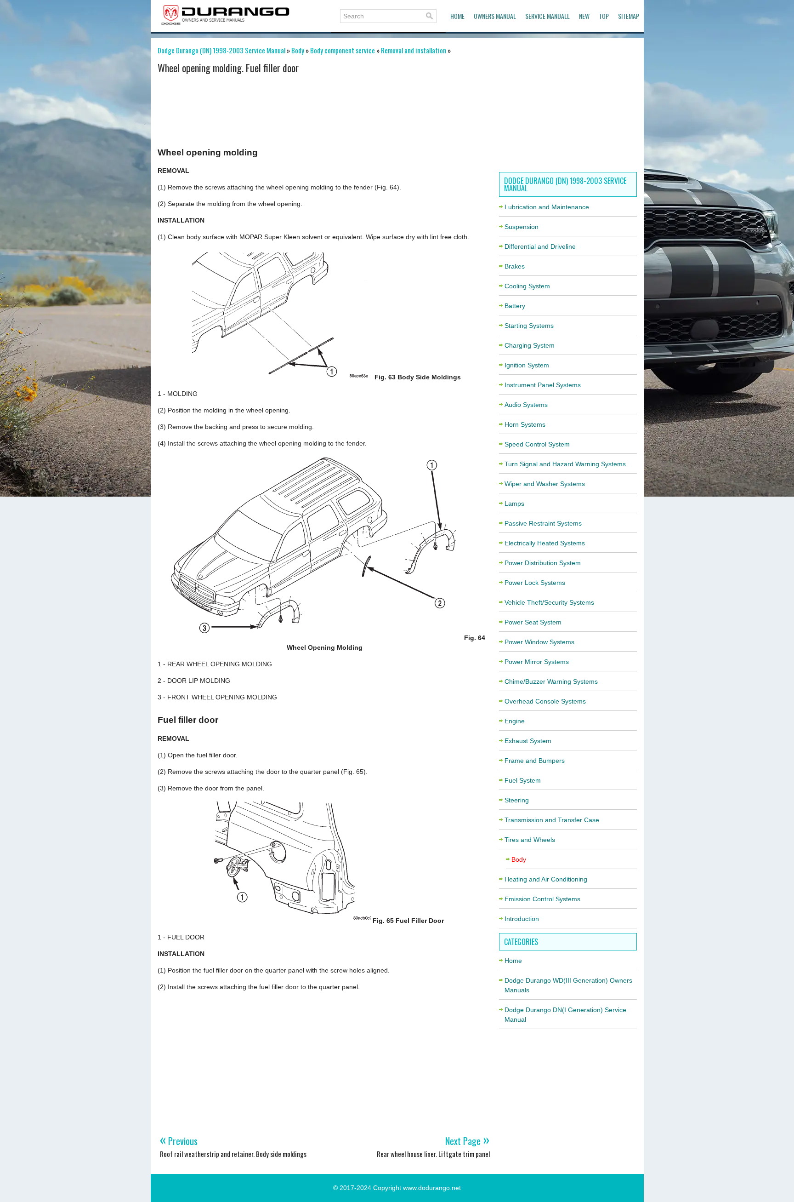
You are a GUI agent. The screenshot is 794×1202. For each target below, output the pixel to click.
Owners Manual (495, 16)
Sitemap (628, 16)
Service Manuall (547, 16)
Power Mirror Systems (537, 661)
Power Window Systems (539, 642)
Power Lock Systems (535, 582)
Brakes (515, 266)
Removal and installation (413, 50)
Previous (179, 1141)
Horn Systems (525, 424)
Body (297, 50)
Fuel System (523, 780)
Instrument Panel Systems (543, 385)
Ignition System (527, 365)
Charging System (530, 345)
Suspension (522, 226)
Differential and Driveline (540, 246)
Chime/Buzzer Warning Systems (551, 681)
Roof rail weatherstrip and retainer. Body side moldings (233, 1154)
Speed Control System (537, 444)
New (584, 16)
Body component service (342, 50)
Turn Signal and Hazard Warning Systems (565, 464)
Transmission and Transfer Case (552, 820)
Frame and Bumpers (535, 760)
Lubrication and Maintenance (547, 207)
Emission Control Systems (542, 899)
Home (457, 16)
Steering (517, 800)
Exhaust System (528, 740)
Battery (515, 305)
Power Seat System (533, 622)
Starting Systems (529, 325)
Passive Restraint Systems (543, 523)
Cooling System (527, 286)
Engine (515, 721)
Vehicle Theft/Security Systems (549, 602)
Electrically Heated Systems (545, 543)
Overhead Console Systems (545, 701)
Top (604, 16)
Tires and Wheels (530, 839)
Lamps (514, 503)
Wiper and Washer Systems (545, 483)
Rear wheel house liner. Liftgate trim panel (433, 1154)
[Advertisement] (325, 107)
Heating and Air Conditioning (546, 879)
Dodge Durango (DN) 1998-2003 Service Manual (221, 50)
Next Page (467, 1141)
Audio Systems (526, 404)
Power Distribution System (543, 563)
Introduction (522, 918)
